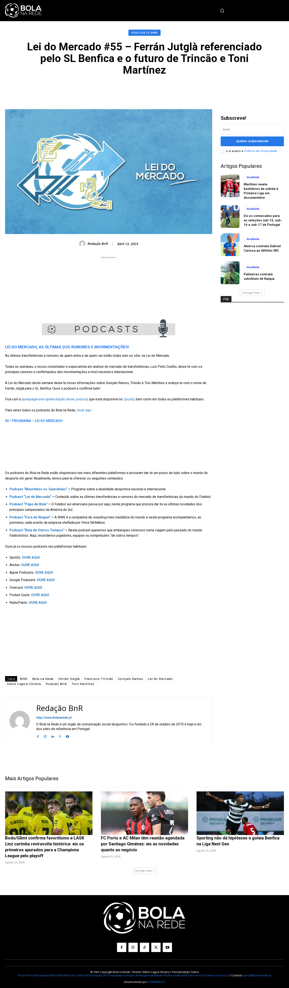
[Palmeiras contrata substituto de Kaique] (230, 272)
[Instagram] (45, 736)
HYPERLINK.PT (156, 982)
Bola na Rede (43, 679)
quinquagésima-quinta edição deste (55, 399)
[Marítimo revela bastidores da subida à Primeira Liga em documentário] (230, 186)
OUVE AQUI (46, 580)
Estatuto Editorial (48, 975)
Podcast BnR (56, 684)
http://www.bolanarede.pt (53, 717)
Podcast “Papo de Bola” (29, 504)
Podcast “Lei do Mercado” (30, 497)
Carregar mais (250, 293)
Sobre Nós (194, 975)
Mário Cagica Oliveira (24, 684)
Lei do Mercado (160, 679)
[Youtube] (67, 736)
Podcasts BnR (144, 32)
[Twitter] (60, 736)
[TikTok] (144, 947)
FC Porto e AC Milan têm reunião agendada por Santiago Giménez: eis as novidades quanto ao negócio (142, 843)
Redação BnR (97, 243)
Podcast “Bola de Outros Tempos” (37, 530)
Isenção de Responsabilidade (143, 975)
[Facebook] (37, 736)
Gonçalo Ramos (130, 679)
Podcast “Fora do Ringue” (30, 517)
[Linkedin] (52, 736)
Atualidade (252, 177)
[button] (222, 10)
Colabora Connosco (216, 975)
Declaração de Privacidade (105, 975)
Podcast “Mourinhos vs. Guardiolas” (38, 489)
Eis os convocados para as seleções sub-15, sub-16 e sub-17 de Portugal (263, 220)
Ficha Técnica (26, 975)
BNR (24, 679)
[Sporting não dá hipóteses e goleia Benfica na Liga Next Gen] (240, 813)
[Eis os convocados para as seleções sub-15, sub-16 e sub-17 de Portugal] (230, 216)
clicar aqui (84, 410)
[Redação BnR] (83, 243)
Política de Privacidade (260, 151)
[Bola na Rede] (23, 10)
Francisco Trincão (98, 679)
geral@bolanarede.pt (257, 975)
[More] (239, 88)
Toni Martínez (83, 684)
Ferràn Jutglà (69, 679)
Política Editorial (175, 975)
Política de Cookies (73, 975)
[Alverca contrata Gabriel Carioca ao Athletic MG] (230, 244)
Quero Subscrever (252, 141)
